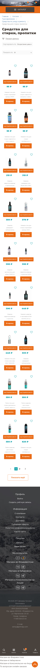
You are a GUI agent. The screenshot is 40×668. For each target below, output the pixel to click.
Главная (5, 16)
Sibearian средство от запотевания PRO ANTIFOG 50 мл (26, 316)
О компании (20, 513)
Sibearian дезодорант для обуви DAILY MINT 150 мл (26, 183)
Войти (20, 499)
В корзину (10, 101)
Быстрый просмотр (10, 81)
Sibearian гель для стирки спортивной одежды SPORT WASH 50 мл (9, 95)
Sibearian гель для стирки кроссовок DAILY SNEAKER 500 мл (10, 361)
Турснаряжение (8, 19)
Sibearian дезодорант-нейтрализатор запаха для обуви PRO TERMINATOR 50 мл (10, 228)
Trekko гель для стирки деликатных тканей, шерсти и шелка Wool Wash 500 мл (9, 405)
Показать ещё (18, 477)
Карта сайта (20, 532)
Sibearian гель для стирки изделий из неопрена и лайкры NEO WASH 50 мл (26, 95)
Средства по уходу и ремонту (14, 21)
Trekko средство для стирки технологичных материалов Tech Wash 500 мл (26, 405)
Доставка (20, 521)
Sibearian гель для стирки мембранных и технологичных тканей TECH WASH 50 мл (26, 139)
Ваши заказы (20, 546)
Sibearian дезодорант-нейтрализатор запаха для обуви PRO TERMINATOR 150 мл (26, 361)
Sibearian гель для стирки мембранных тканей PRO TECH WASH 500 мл (26, 450)
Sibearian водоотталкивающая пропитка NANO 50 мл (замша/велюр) (26, 272)
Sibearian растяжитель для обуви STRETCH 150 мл (10, 272)
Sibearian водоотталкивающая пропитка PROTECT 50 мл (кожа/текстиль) (9, 317)
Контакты (20, 517)
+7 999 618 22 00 (20, 619)
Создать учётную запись (20, 502)
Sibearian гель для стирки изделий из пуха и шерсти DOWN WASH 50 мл (9, 139)
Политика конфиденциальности (20, 528)
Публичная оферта (20, 524)
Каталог (22, 9)
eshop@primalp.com (20, 627)
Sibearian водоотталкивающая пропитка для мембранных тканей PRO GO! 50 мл (9, 183)
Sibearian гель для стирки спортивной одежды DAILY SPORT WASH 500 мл (25, 228)
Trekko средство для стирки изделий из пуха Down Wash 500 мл (9, 450)
